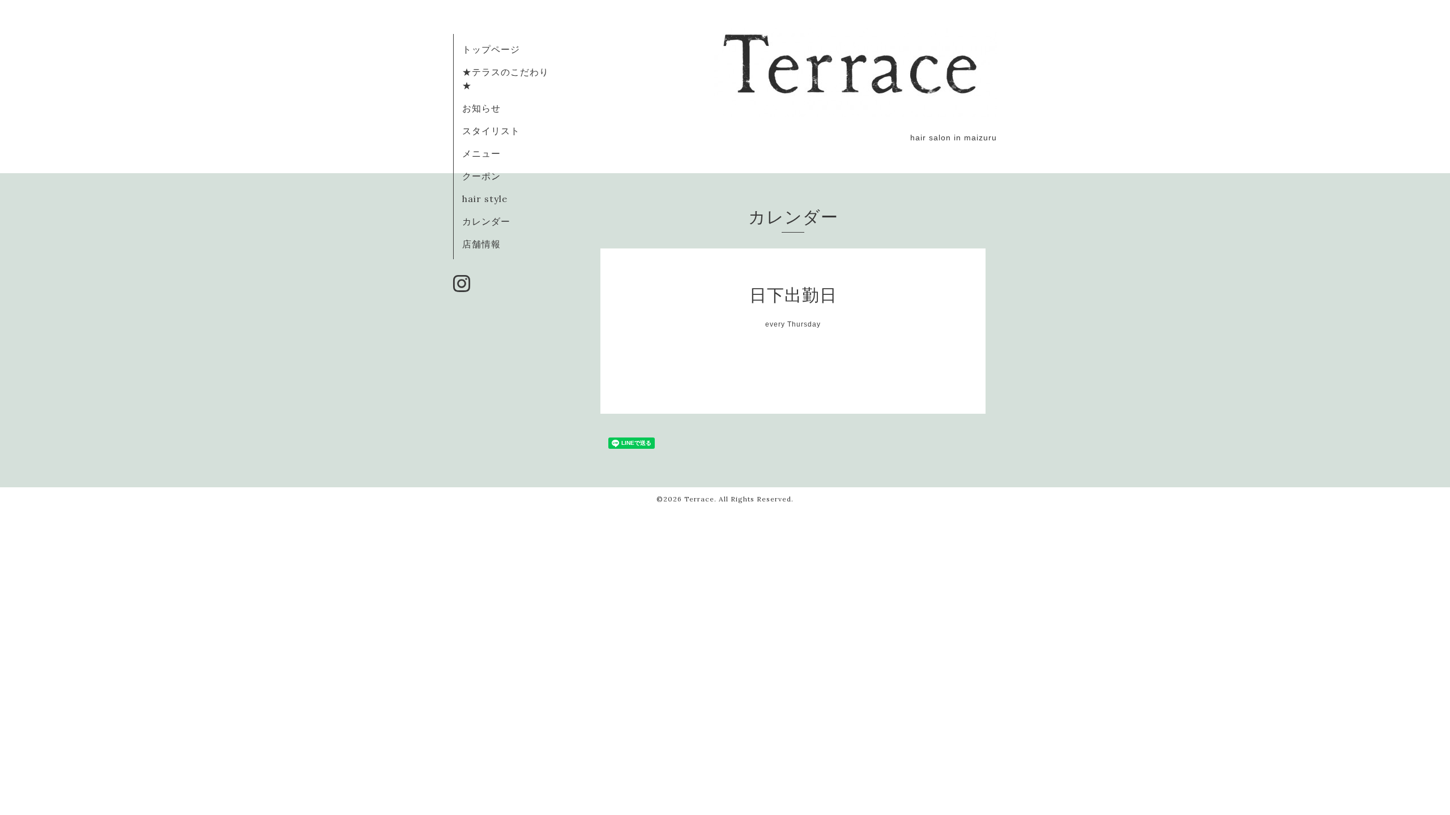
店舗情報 (481, 244)
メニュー (481, 153)
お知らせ (481, 108)
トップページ (491, 49)
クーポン (481, 176)
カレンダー (486, 221)
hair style (485, 198)
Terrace (699, 499)
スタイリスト (491, 130)
